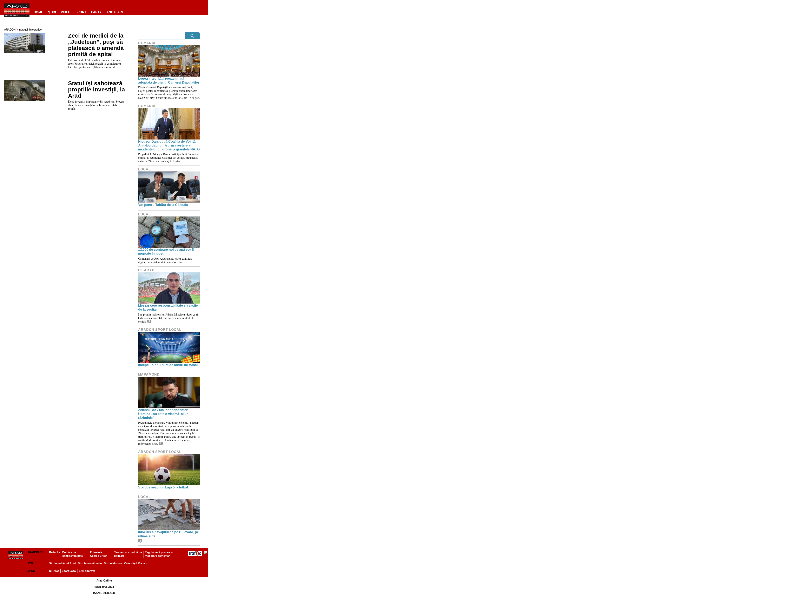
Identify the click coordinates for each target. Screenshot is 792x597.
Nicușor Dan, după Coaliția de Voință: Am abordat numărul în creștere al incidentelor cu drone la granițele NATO (169, 145)
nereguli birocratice (30, 29)
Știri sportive (87, 570)
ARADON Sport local (160, 329)
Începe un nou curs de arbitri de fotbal (168, 365)
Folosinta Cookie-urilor (98, 554)
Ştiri (52, 12)
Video (66, 12)
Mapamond (149, 374)
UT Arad (146, 270)
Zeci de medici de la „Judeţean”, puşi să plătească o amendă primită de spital (96, 45)
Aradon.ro (35, 552)
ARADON (9, 29)
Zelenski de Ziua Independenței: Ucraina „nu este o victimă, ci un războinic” (163, 414)
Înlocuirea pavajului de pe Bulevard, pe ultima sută (168, 534)
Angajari (114, 12)
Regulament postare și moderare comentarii (159, 554)
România (147, 43)
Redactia (54, 552)
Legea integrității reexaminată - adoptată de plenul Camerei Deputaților (168, 80)
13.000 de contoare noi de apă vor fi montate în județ (166, 251)
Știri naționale (113, 563)
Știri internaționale (90, 563)
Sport (80, 12)
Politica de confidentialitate (72, 554)
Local (144, 169)
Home (38, 12)
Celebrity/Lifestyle (135, 563)
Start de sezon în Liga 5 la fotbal (163, 487)
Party (96, 12)
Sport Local (69, 570)
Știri (30, 563)
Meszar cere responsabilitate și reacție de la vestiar (168, 307)
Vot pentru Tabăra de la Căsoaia (163, 205)
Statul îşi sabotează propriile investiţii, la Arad (96, 89)
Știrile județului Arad (62, 563)
